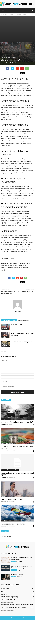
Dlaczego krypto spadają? (12, 499)
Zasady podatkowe (5, 419)
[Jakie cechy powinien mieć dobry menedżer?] (5, 335)
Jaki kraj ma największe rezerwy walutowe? (8, 292)
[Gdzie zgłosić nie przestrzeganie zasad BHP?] (17, 462)
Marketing (14, 570)
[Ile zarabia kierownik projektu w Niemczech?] (5, 344)
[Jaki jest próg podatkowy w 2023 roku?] (17, 412)
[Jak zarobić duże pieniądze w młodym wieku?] (17, 436)
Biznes (3, 57)
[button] (32, 10)
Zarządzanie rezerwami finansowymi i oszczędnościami (17, 605)
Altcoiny (3, 591)
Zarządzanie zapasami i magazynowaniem (11, 520)
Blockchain (3, 496)
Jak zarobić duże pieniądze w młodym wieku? (17, 447)
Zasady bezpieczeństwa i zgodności (9, 469)
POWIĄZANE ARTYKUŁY (9, 320)
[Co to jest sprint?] (5, 327)
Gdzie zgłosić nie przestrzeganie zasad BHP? (17, 474)
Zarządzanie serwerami (7, 610)
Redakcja (18, 311)
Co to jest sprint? (17, 325)
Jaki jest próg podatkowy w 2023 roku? (17, 422)
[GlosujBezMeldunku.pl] (17, 4)
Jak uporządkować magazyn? (13, 523)
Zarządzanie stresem (7, 602)
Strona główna (4, 14)
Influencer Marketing (17, 574)
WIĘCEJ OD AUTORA (23, 320)
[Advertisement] (17, 29)
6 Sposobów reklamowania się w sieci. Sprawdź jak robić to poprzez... (21, 567)
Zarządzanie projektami (11, 57)
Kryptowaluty (5, 589)
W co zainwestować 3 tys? (26, 291)
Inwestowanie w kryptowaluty (8, 443)
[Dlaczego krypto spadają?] (17, 489)
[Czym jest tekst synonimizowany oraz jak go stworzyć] (5, 560)
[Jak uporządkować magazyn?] (17, 513)
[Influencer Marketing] (5, 577)
